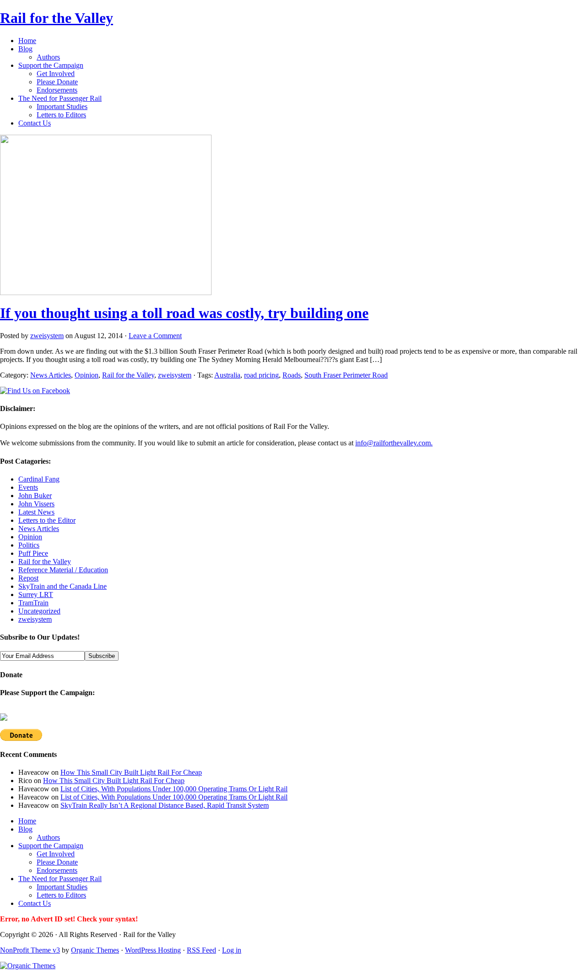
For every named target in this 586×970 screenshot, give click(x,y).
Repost (28, 578)
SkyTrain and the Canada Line (62, 586)
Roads (291, 375)
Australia (227, 375)
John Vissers (36, 504)
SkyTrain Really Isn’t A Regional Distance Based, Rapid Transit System (164, 805)
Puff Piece (33, 553)
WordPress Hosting (153, 950)
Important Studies (62, 106)
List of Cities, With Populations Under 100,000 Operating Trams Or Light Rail (174, 789)
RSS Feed (201, 950)
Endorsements (57, 90)
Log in (231, 950)
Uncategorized (39, 611)
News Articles (50, 375)
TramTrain (33, 603)
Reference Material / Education (63, 570)
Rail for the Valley (56, 18)
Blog (25, 49)
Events (28, 487)
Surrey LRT (35, 594)
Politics (28, 545)
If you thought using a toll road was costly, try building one (184, 313)
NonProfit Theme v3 (30, 950)
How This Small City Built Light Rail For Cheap (131, 772)
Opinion (86, 375)
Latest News (36, 512)
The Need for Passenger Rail (60, 98)
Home (27, 40)
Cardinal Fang (39, 479)
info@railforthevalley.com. (394, 443)
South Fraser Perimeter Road (346, 375)
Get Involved (56, 73)
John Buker (35, 495)
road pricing (261, 375)
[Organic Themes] (27, 966)
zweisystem (47, 336)
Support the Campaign (50, 65)
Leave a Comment (155, 336)
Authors (48, 57)
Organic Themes (95, 950)
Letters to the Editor (47, 520)
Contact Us (34, 123)
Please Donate (57, 82)
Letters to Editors (61, 115)
